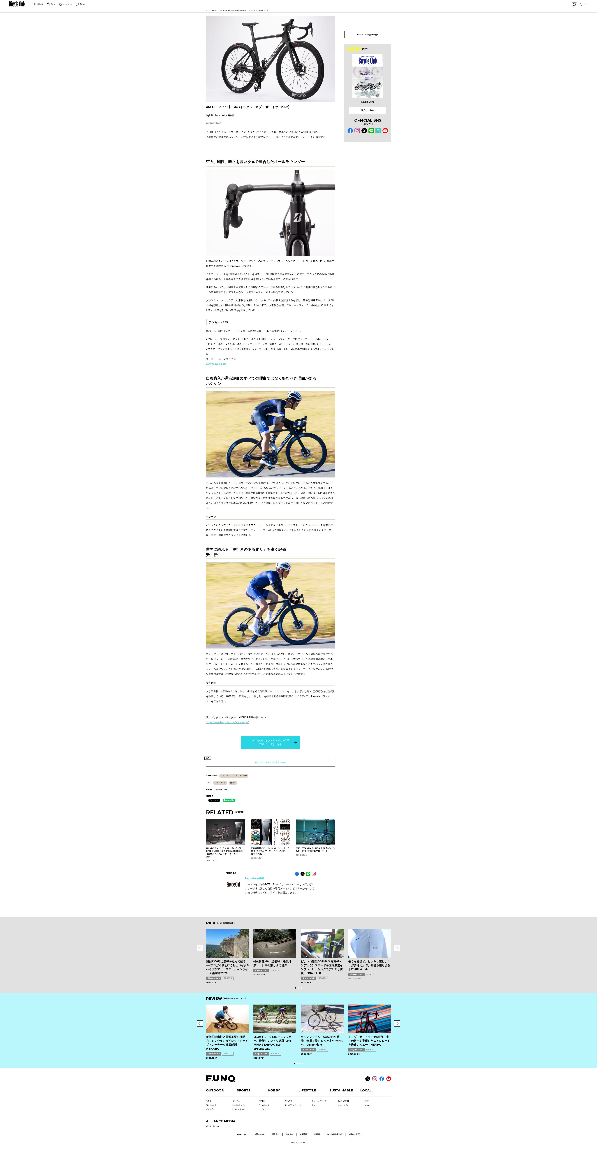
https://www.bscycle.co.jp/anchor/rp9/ (227, 722)
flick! (313, 1105)
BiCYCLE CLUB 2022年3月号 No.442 (270, 762)
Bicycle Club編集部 (254, 878)
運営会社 (275, 1134)
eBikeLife (209, 1109)
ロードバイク (220, 783)
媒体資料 (289, 1134)
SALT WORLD (343, 1101)
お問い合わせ (260, 1134)
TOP (207, 10)
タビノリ (262, 1109)
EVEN (367, 1101)
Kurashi (216, 1126)
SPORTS (228, 978)
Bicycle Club (217, 10)
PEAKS (261, 1101)
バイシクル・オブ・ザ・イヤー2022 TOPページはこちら (270, 742)
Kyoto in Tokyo (238, 1109)
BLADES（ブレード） (294, 1105)
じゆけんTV (343, 1105)
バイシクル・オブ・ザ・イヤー (234, 775)
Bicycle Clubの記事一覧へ (368, 35)
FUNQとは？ (242, 1134)
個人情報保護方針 (334, 1134)
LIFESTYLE (307, 1090)
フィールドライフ (319, 1101)
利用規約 (317, 1134)
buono (367, 1105)
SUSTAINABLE (341, 1090)
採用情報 (303, 1134)
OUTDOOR (215, 1090)
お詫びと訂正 (354, 1134)
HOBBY (274, 1090)
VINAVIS (288, 1101)
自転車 (233, 783)
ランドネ (236, 1101)
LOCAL (366, 1090)
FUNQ (208, 1101)
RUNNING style (238, 1105)
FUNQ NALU (264, 1105)
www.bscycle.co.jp (216, 363)
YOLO (208, 1126)
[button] (200, 948)
